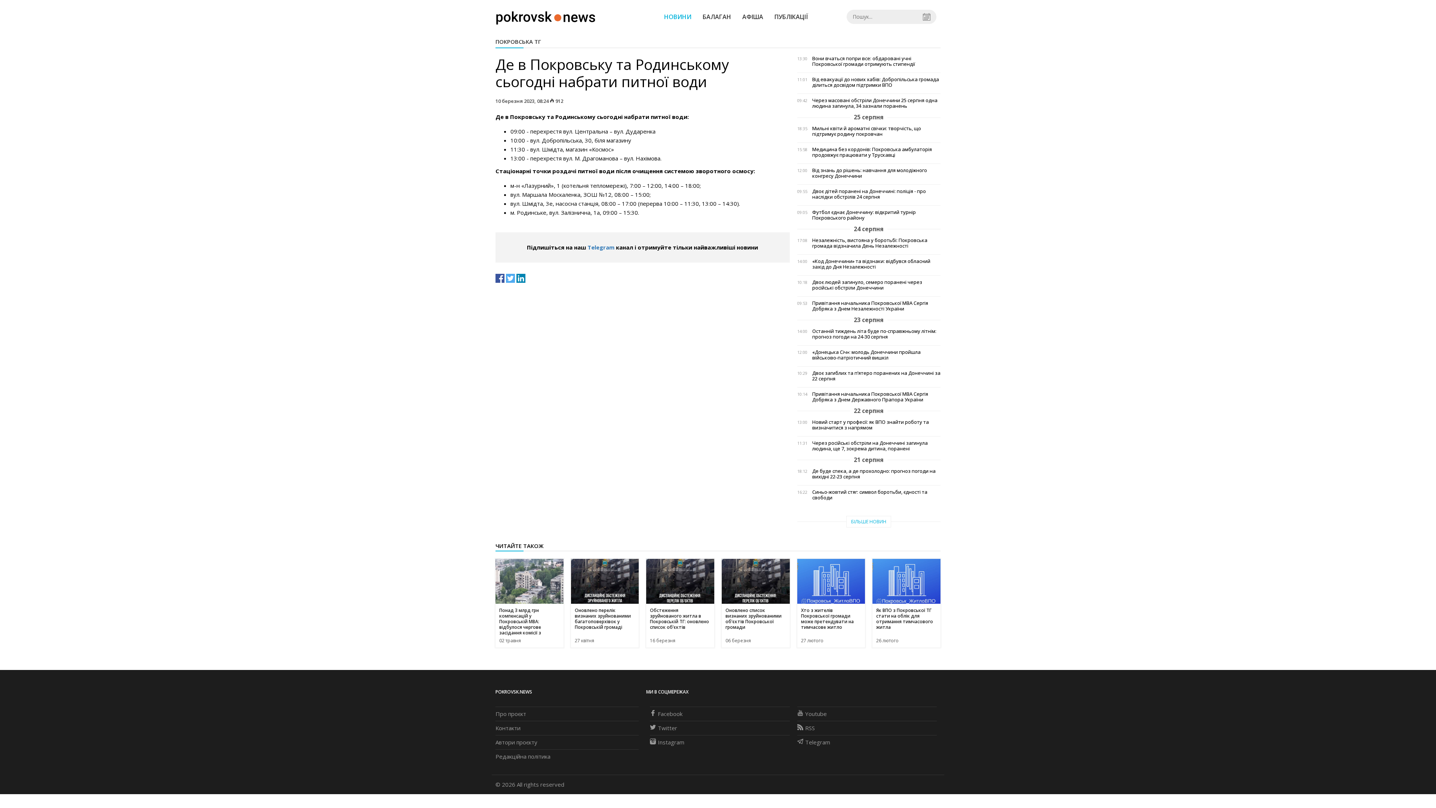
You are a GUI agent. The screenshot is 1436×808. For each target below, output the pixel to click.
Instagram (671, 742)
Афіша (752, 17)
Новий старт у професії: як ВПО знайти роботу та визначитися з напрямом (870, 425)
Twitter (667, 728)
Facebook (670, 713)
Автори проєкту (516, 742)
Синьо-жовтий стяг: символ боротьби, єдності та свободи (869, 495)
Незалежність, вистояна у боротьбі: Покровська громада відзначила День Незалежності (869, 243)
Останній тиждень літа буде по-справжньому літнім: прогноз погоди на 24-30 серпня (874, 334)
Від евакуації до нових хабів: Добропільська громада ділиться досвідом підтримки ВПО (875, 82)
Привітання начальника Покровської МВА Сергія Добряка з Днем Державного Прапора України (870, 397)
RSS (810, 728)
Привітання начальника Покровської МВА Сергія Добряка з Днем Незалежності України (870, 306)
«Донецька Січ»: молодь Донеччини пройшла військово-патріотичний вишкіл (866, 355)
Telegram (600, 247)
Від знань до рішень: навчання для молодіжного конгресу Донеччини (869, 173)
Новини (677, 17)
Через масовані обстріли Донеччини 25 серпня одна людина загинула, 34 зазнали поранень (875, 103)
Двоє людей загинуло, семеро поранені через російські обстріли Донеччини (867, 285)
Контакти (508, 728)
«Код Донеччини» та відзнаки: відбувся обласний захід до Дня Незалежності (871, 264)
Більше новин (868, 521)
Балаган (717, 17)
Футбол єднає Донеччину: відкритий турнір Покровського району (864, 215)
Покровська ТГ (518, 41)
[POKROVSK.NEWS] (545, 16)
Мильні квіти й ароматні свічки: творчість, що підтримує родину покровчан (866, 131)
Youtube (816, 713)
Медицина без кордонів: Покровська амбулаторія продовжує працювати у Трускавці (872, 152)
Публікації (791, 17)
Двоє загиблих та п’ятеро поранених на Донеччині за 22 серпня (876, 376)
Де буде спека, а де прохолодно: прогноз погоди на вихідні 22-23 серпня (874, 474)
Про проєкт (510, 713)
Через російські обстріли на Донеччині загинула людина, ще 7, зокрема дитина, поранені (870, 446)
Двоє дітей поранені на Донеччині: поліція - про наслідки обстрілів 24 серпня (869, 194)
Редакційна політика (522, 756)
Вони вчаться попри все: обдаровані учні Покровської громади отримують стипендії (863, 61)
